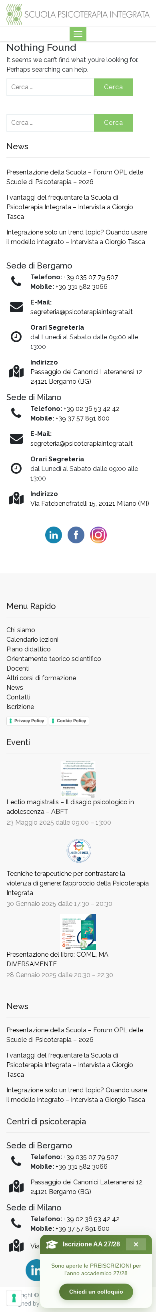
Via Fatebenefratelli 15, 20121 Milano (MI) (89, 503)
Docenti (18, 668)
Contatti (18, 697)
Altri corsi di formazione (41, 678)
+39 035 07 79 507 (91, 277)
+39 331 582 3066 (82, 286)
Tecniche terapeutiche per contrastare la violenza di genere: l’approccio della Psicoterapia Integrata (77, 883)
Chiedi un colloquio (96, 1291)
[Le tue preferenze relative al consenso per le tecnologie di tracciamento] (14, 1298)
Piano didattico (28, 649)
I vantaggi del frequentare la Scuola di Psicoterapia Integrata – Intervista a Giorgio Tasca (69, 207)
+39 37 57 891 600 (83, 418)
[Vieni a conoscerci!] (78, 14)
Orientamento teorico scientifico (53, 659)
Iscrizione (20, 707)
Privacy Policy (29, 720)
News (14, 687)
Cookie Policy (71, 720)
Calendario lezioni (32, 639)
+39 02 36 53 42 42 (92, 409)
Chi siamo (20, 630)
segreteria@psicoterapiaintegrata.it (81, 312)
